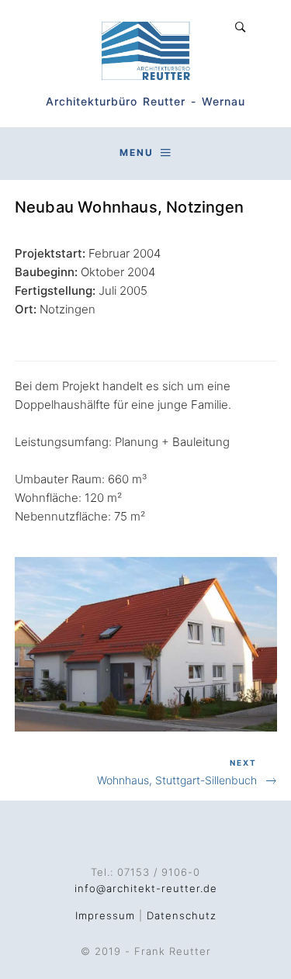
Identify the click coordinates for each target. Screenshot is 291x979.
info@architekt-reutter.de (145, 888)
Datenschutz (182, 915)
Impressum (105, 915)
